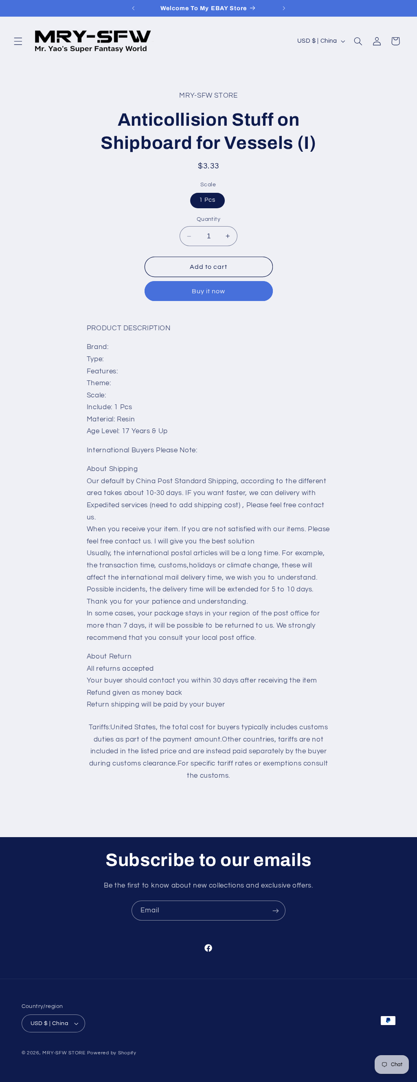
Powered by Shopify (111, 1053)
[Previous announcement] (133, 8)
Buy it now (209, 291)
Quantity (208, 219)
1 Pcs (207, 200)
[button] (18, 41)
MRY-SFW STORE (64, 1053)
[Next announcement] (284, 8)
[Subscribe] (275, 911)
